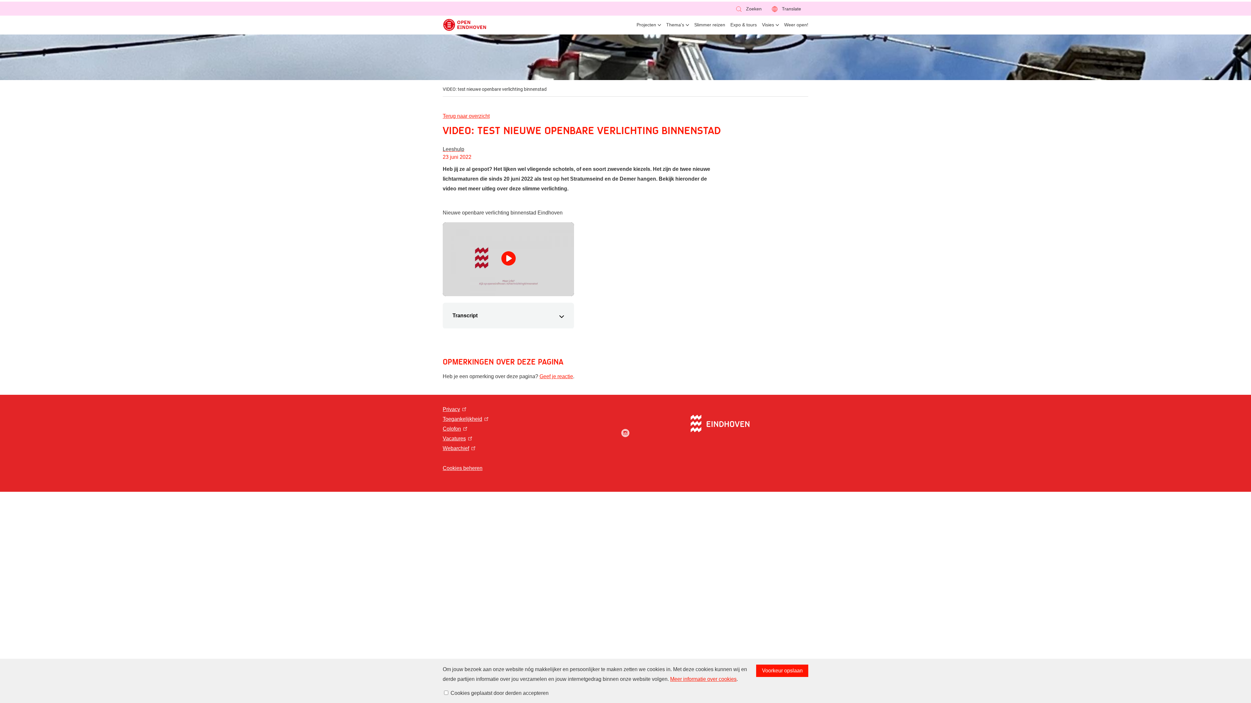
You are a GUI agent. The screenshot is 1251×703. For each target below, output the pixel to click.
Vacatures (454, 438)
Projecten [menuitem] (646, 24)
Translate (791, 8)
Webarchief (456, 448)
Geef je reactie (556, 376)
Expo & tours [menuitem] (743, 24)
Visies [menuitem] (768, 24)
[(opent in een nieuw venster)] (625, 433)
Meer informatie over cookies (703, 679)
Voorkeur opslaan (782, 670)
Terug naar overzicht (466, 116)
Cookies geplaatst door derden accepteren (500, 693)
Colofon (452, 429)
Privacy (451, 409)
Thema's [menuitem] (675, 24)
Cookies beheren (462, 468)
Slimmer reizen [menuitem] (709, 24)
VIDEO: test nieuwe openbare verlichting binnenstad (495, 89)
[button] (748, 9)
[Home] (465, 25)
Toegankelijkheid (462, 419)
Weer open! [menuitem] (796, 24)
